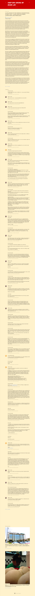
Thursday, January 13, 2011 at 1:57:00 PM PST (13, 449)
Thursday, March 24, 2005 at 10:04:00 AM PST (13, 156)
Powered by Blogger (18, 593)
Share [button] (6, 86)
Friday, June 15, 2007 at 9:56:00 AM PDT (13, 358)
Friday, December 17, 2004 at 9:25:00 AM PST (13, 135)
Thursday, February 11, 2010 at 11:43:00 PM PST (13, 420)
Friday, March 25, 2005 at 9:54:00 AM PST (13, 165)
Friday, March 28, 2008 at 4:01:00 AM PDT (13, 364)
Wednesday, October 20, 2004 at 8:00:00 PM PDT (14, 124)
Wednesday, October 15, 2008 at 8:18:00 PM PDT (14, 386)
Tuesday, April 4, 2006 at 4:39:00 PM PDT (13, 258)
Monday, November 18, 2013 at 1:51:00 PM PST (13, 507)
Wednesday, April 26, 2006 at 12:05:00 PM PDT (13, 273)
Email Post (8, 86)
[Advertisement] (17, 518)
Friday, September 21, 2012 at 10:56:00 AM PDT (13, 484)
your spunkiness (10, 355)
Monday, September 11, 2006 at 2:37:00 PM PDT (14, 305)
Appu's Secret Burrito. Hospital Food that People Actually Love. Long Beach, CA (17, 546)
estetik (9, 436)
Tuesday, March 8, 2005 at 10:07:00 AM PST (13, 147)
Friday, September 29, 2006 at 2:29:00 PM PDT (14, 334)
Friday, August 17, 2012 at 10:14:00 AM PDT (13, 473)
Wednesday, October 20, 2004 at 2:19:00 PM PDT (14, 118)
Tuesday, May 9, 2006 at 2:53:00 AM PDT (13, 283)
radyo (8, 408)
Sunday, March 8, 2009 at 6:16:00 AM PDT (13, 399)
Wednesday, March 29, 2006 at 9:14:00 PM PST (13, 250)
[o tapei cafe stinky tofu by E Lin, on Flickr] (8, 17)
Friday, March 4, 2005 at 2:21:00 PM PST (13, 141)
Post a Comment (7, 509)
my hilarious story (14, 385)
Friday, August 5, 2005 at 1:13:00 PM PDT (13, 225)
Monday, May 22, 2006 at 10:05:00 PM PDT (13, 297)
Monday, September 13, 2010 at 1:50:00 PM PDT (14, 440)
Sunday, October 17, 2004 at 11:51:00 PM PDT (13, 94)
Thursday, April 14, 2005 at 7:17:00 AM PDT (13, 179)
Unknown (9, 442)
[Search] (29, 2)
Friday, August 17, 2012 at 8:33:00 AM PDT (13, 467)
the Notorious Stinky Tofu (13, 384)
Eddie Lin (9, 96)
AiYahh (9, 149)
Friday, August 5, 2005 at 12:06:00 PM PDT (13, 213)
